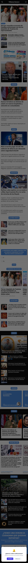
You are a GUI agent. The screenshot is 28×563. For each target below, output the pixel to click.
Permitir (10, 558)
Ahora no (17, 558)
